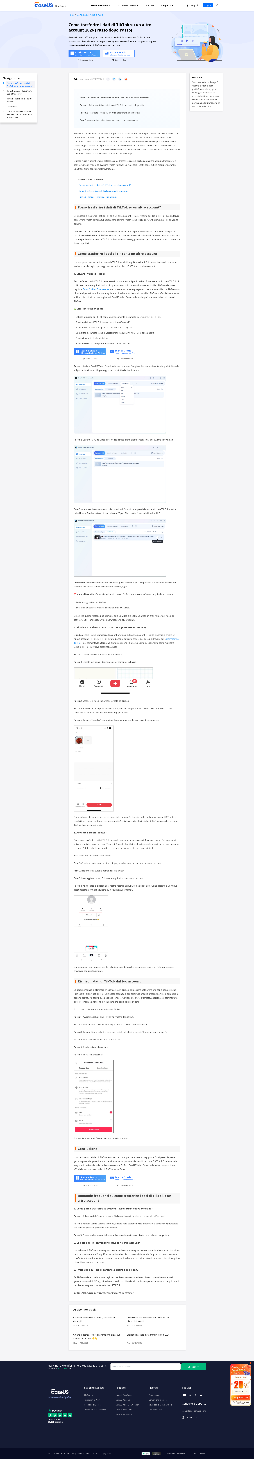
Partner (150, 5)
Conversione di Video (158, 1400)
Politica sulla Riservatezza (95, 1409)
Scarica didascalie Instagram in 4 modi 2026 (148, 1334)
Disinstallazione (53, 1453)
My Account (108, 1453)
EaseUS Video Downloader (96, 289)
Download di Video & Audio (90, 14)
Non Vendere (98, 1453)
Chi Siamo (88, 1395)
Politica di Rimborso (68, 1453)
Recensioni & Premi (92, 1400)
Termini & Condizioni (83, 1453)
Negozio (195, 5)
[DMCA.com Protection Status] (157, 1453)
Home (71, 14)
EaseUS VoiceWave (124, 1395)
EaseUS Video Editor (124, 1409)
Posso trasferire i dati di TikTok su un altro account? (105, 185)
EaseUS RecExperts (124, 1414)
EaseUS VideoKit (123, 1400)
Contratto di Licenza (92, 1405)
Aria (76, 79)
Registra (207, 5)
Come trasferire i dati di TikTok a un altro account (103, 191)
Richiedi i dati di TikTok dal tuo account (98, 196)
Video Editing (154, 1395)
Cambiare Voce (155, 1409)
